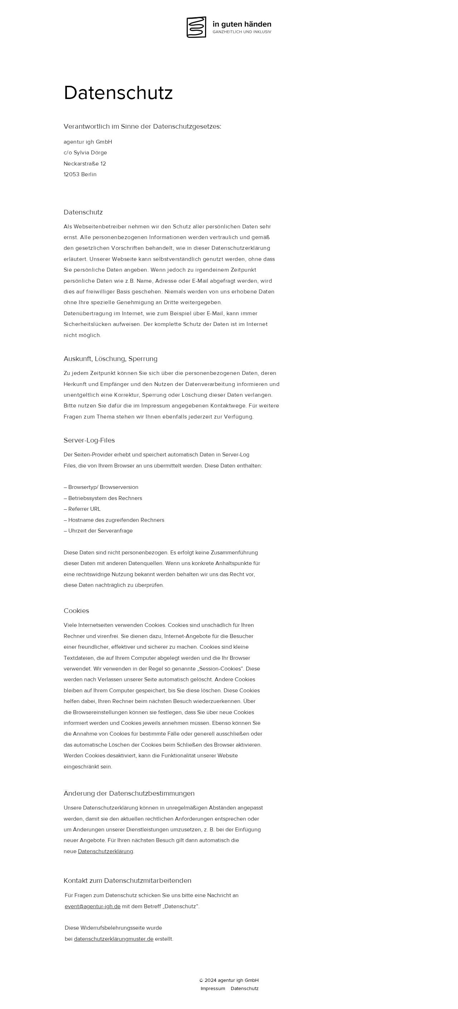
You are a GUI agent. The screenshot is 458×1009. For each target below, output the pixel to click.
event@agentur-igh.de (93, 906)
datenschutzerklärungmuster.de (114, 939)
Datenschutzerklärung (105, 851)
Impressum (213, 988)
